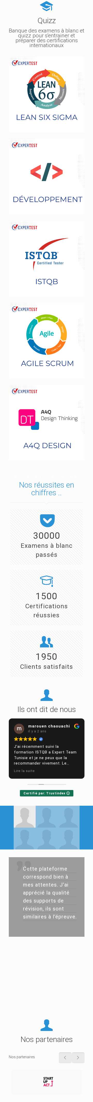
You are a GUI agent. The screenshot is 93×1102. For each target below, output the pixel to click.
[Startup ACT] (46, 1082)
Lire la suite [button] (24, 771)
